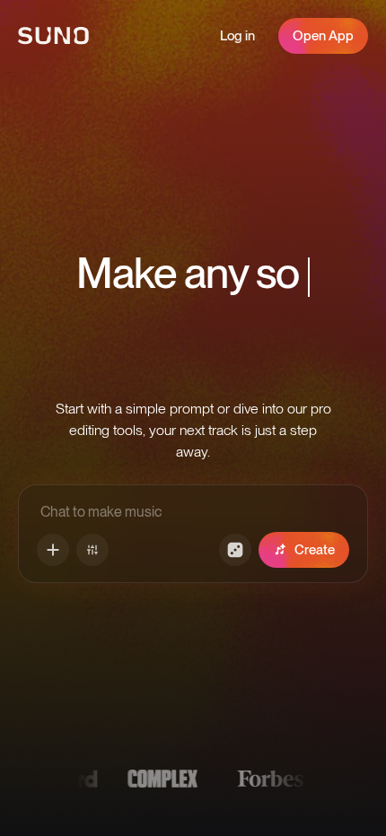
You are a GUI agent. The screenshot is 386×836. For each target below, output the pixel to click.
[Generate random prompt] (235, 550)
